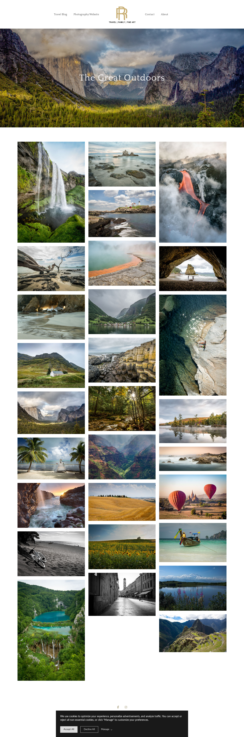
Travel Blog (60, 14)
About (164, 14)
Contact (150, 14)
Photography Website (86, 14)
